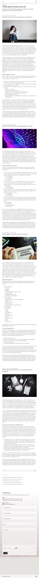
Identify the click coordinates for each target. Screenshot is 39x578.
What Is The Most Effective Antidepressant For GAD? (17, 126)
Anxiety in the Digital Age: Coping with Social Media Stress (12, 484)
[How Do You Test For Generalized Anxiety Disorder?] (19, 44)
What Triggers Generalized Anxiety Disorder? (15, 234)
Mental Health (14, 15)
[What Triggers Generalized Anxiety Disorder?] (19, 261)
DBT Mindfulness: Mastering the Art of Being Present (11, 480)
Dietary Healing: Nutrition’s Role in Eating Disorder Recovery (12, 482)
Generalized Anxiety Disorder (7, 15)
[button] (36, 1)
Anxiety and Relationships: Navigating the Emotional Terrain (12, 477)
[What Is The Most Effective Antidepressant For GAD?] (19, 149)
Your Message (5, 529)
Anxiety (4, 368)
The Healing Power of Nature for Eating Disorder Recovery (12, 479)
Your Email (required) (7, 518)
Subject (4, 524)
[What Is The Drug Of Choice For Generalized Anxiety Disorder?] (19, 398)
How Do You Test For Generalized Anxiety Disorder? (17, 17)
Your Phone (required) (7, 513)
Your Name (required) (7, 507)
